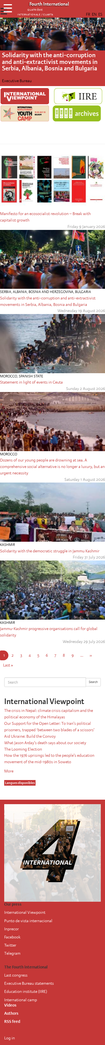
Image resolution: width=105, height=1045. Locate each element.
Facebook (12, 937)
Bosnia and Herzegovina (51, 292)
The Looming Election (23, 749)
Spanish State (31, 376)
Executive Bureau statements (29, 983)
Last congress (15, 975)
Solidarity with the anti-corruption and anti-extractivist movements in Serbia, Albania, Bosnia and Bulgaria (49, 61)
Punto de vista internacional (28, 920)
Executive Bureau (17, 80)
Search (93, 682)
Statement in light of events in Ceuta (31, 382)
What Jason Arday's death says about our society (45, 742)
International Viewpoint (24, 912)
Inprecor (11, 928)
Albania (20, 292)
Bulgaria (83, 292)
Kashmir (7, 545)
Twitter (10, 945)
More (8, 771)
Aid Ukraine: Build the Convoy (30, 736)
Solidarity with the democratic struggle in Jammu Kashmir (49, 550)
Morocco (8, 376)
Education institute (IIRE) (25, 991)
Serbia (5, 292)
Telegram (12, 953)
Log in (9, 1038)
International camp (20, 999)
